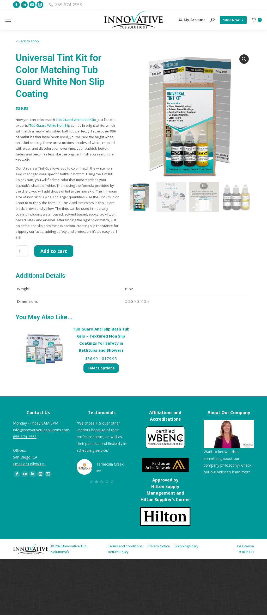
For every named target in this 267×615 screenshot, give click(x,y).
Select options (101, 367)
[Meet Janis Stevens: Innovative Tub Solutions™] (229, 434)
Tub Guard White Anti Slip (76, 119)
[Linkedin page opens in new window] (24, 4)
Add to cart (53, 251)
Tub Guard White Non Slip (49, 125)
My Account (194, 20)
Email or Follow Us (29, 463)
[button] (244, 59)
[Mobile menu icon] (8, 20)
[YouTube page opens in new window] (32, 4)
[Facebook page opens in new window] (16, 4)
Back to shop (29, 41)
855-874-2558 (68, 5)
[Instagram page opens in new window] (40, 4)
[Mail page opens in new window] (48, 474)
